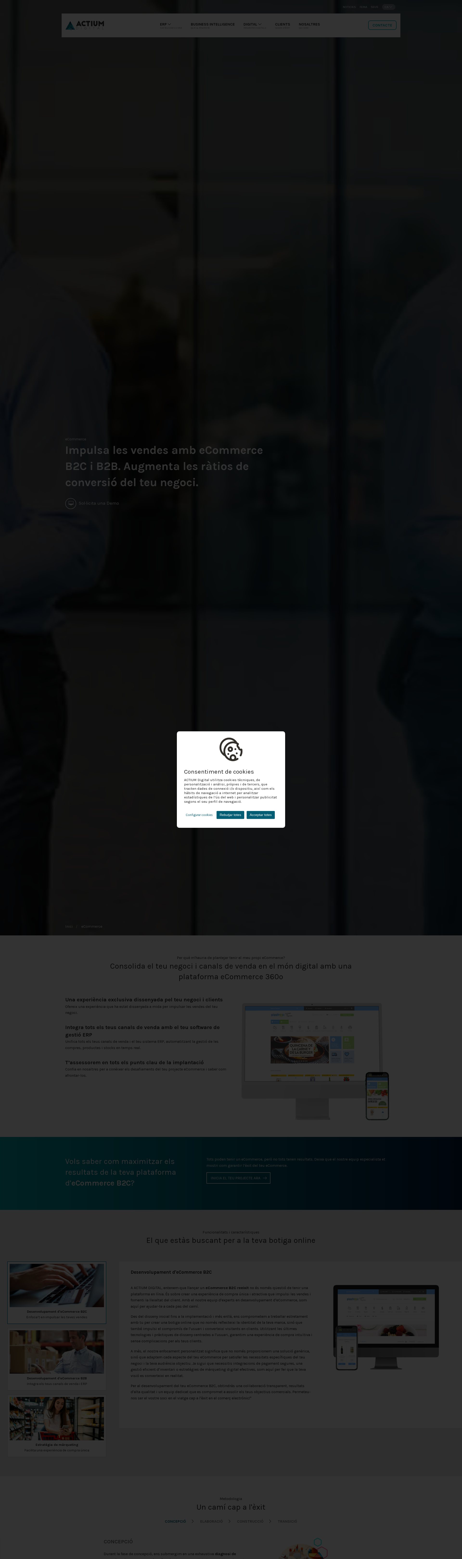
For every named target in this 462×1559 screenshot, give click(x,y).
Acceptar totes (261, 815)
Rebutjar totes (230, 815)
